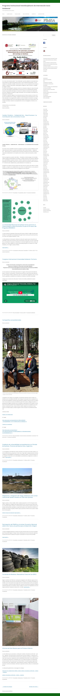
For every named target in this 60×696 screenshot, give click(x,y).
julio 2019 (45, 149)
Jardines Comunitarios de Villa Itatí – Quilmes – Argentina (13, 675)
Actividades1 (45, 78)
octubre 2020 (45, 142)
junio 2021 (45, 140)
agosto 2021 (45, 138)
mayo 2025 (45, 111)
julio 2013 (45, 194)
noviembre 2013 (46, 192)
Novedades (15, 192)
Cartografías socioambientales (11, 320)
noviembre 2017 (46, 161)
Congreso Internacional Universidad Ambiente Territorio (19, 259)
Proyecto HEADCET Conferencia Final (49, 62)
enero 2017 (45, 168)
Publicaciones (17, 13)
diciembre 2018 (46, 154)
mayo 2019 (45, 151)
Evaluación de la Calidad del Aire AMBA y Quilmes (11, 670)
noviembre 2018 (46, 155)
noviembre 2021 (46, 137)
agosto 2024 (45, 116)
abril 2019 (45, 152)
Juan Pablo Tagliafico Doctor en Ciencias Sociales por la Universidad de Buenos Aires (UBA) (50, 68)
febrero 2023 (45, 128)
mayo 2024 (45, 120)
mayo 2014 (45, 187)
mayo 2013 (45, 197)
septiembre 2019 (46, 147)
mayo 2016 (45, 176)
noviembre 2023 (46, 123)
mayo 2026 (45, 109)
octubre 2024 (45, 114)
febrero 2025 (45, 113)
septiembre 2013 (46, 193)
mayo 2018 (45, 158)
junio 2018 (45, 156)
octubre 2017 (45, 162)
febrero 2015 (45, 183)
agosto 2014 (45, 186)
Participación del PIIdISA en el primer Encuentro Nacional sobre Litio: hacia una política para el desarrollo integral (19, 525)
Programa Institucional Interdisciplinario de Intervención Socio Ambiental (26, 7)
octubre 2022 (45, 131)
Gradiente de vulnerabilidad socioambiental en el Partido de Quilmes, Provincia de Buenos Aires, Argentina (19, 445)
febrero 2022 (45, 134)
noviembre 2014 (46, 185)
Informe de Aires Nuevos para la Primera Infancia (17, 648)
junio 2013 (45, 196)
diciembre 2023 (46, 121)
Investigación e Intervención (18, 250)
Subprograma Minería (47, 96)
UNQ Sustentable (26, 13)
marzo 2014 (45, 189)
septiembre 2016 (46, 172)
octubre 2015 (45, 180)
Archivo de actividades (47, 79)
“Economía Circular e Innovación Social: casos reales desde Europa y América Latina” (50, 60)
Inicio (3, 13)
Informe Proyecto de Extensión (8, 512)
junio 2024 (45, 118)
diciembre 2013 (46, 190)
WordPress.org (46, 211)
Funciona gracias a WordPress (7, 691)
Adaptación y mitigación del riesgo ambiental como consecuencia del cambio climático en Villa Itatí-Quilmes (20, 496)
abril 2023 (45, 127)
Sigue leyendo (5, 247)
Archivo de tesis (41, 13)
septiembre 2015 (46, 182)
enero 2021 (45, 141)
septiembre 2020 (46, 144)
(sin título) (45, 71)
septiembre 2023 (46, 124)
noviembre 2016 (46, 171)
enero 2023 (45, 130)
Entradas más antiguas (7, 686)
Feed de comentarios (47, 210)
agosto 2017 (45, 163)
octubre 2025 (45, 110)
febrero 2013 (45, 200)
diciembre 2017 (46, 159)
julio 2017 (45, 165)
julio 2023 (45, 125)
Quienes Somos (9, 13)
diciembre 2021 (46, 135)
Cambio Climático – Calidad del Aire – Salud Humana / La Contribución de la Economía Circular (19, 116)
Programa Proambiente (31, 192)
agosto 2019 (45, 148)
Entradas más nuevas (33, 686)
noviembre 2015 (46, 179)
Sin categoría (34, 435)
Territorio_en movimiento (7, 424)
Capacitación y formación (47, 82)
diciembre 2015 (46, 178)
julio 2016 (45, 173)
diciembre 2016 (46, 169)
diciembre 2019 (46, 145)
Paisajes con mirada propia (7, 414)
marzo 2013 (45, 199)
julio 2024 (45, 117)
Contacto (34, 13)
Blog (14, 312)
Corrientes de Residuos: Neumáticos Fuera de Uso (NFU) (19, 574)
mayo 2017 (45, 166)
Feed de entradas (46, 209)
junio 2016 (45, 175)
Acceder (44, 207)
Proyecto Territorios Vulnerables (25, 435)
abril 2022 (45, 133)
